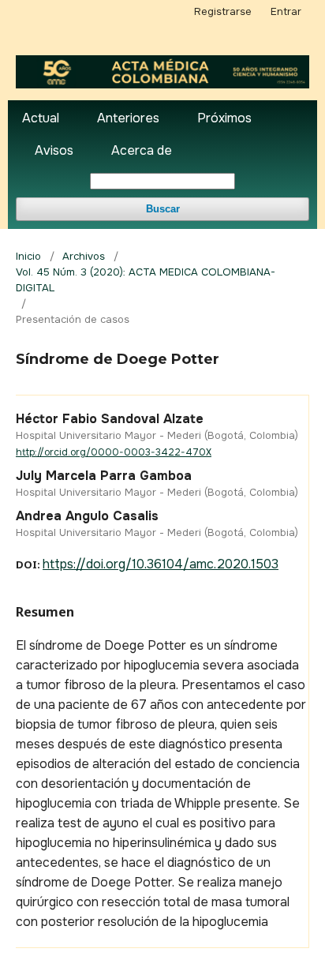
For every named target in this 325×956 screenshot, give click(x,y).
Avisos (54, 150)
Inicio (28, 256)
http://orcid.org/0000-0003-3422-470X (113, 452)
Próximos (224, 118)
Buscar (163, 209)
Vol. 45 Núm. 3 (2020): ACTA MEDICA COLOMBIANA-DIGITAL (145, 279)
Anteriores (128, 118)
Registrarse (223, 11)
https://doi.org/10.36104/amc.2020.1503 (160, 564)
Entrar (286, 11)
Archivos (83, 256)
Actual (40, 118)
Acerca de (141, 150)
